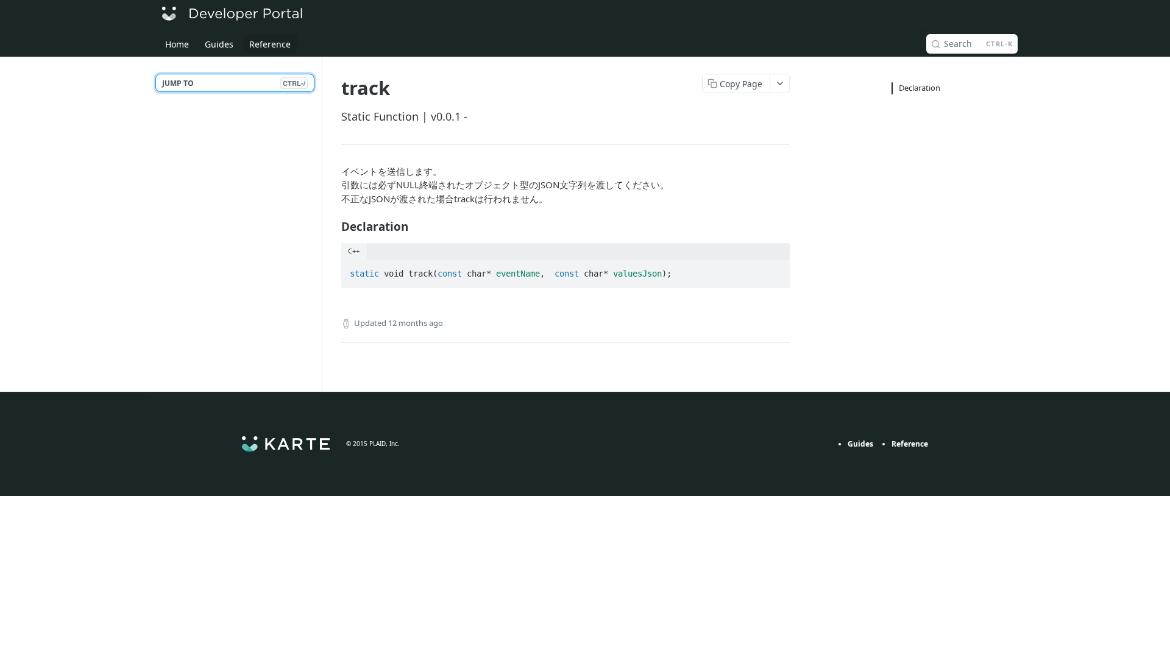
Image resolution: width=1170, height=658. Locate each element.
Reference (910, 444)
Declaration (919, 87)
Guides (860, 444)
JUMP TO (233, 83)
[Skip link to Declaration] (333, 226)
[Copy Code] (775, 270)
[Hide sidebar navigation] (319, 224)
